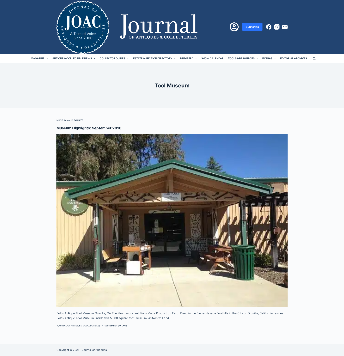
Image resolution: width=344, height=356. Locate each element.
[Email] (285, 27)
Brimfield (186, 58)
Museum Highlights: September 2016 (88, 128)
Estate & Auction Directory (152, 58)
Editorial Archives (293, 58)
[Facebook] (268, 27)
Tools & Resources (241, 58)
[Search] (314, 58)
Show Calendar (212, 58)
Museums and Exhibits (69, 120)
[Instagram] (277, 27)
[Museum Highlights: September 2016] (172, 220)
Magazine (37, 58)
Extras (267, 58)
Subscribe (252, 26)
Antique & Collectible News (72, 58)
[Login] (234, 26)
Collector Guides (112, 58)
